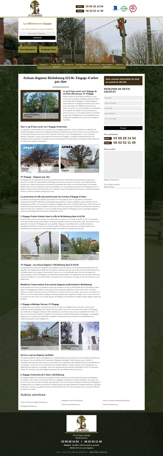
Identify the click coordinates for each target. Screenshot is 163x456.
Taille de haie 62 (94, 64)
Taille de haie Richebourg (70, 404)
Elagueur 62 (43, 64)
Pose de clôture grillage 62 (56, 66)
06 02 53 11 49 (94, 10)
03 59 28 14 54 (94, 6)
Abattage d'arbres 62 (81, 66)
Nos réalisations (27, 49)
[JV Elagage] (35, 8)
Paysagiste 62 (68, 64)
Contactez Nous (48, 49)
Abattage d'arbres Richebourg (72, 400)
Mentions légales (98, 452)
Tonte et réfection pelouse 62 (106, 66)
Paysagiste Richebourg (29, 406)
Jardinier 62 (119, 64)
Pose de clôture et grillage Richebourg (34, 402)
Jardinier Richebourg (110, 404)
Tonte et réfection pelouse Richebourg (116, 400)
